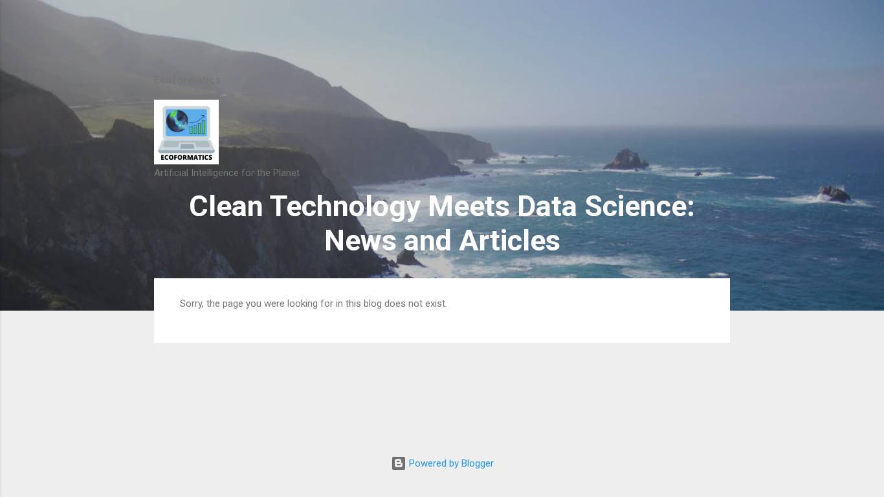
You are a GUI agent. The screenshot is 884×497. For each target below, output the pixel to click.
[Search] (722, 35)
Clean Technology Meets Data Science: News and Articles (442, 223)
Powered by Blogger (450, 463)
